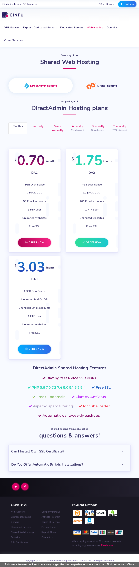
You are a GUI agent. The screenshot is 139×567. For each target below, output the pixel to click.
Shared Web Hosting (22, 532)
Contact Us (32, 4)
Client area (128, 4)
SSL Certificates (19, 542)
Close (130, 564)
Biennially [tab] (98, 128)
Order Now (36, 242)
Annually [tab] (77, 128)
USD (100, 4)
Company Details (51, 511)
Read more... (107, 545)
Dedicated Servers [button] (71, 27)
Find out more (115, 564)
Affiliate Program (51, 517)
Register (110, 4)
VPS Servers (18, 511)
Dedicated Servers (21, 527)
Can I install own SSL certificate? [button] (37, 451)
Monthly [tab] (18, 126)
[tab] (40, 85)
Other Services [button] (13, 40)
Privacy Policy (49, 527)
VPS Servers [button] (12, 27)
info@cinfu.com (13, 4)
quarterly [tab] (37, 126)
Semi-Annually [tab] (57, 128)
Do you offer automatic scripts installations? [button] (47, 464)
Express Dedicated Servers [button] (40, 27)
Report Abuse (49, 532)
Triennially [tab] (119, 128)
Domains (112, 27)
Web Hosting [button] (95, 27)
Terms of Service (51, 522)
